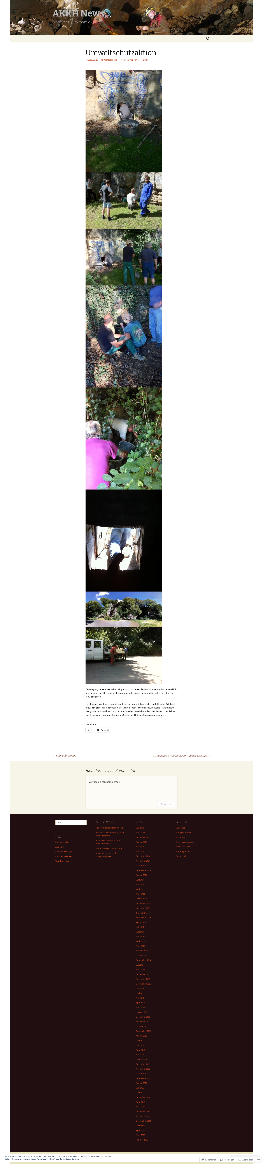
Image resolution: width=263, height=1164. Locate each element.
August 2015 (141, 922)
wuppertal (134, 59)
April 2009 (140, 1130)
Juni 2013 (140, 993)
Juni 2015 (140, 931)
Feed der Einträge (63, 851)
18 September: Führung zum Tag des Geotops (182, 755)
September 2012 (143, 1031)
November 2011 (143, 1068)
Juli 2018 (140, 827)
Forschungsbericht (185, 842)
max (146, 59)
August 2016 (141, 875)
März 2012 (140, 1054)
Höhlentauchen (183, 846)
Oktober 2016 (142, 865)
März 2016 (140, 894)
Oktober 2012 (142, 1026)
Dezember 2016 (143, 856)
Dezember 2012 (143, 1016)
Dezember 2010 (143, 1097)
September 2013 (143, 983)
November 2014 (143, 950)
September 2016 (143, 870)
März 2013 (140, 1007)
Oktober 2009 (142, 1116)
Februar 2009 (142, 1139)
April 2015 (140, 941)
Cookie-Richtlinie (72, 1159)
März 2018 (140, 832)
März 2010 (140, 1106)
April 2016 (140, 889)
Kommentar (166, 804)
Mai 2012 (140, 1045)
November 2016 (143, 860)
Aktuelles (180, 827)
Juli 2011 (140, 1087)
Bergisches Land (183, 832)
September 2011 (143, 1078)
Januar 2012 (141, 1059)
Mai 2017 (140, 846)
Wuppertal (181, 856)
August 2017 (141, 842)
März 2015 (140, 946)
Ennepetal (181, 837)
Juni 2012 (140, 1040)
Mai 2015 (140, 936)
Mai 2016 (140, 884)
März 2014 (140, 969)
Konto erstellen (62, 842)
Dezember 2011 (143, 1064)
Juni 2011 (140, 1092)
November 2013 (143, 979)
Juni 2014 (140, 964)
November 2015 (143, 908)
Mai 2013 (140, 998)
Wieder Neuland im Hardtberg (109, 848)
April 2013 (140, 1002)
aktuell (126, 59)
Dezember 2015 (143, 903)
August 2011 (141, 1083)
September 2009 (143, 1120)
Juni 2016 (140, 879)
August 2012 (141, 1035)
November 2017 (143, 837)
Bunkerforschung (64, 755)
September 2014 (143, 960)
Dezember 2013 (143, 974)
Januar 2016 (141, 898)
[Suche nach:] (208, 38)
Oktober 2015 (142, 912)
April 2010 (140, 1102)
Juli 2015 (140, 927)
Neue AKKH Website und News (109, 827)
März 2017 (140, 851)
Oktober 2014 (142, 955)
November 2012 (143, 1021)
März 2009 (140, 1135)
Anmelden (60, 846)
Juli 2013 (140, 988)
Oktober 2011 (142, 1073)
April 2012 (140, 1050)
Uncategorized (110, 59)
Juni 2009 (140, 1125)
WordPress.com (62, 861)
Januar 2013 (141, 1012)
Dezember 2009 (143, 1111)
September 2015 (143, 917)
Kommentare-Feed (64, 856)
